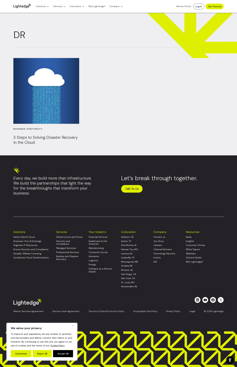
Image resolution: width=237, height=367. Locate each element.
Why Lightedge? (97, 6)
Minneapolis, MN (129, 261)
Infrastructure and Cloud (69, 237)
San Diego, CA (128, 274)
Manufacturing (96, 248)
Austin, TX (126, 241)
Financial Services (98, 237)
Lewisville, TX (127, 257)
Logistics (93, 260)
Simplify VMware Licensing (27, 253)
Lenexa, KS (127, 253)
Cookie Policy (57, 345)
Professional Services (67, 252)
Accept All (63, 353)
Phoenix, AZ (127, 270)
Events (157, 257)
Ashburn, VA (127, 237)
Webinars (191, 253)
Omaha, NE (127, 265)
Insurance (94, 256)
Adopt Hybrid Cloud (24, 237)
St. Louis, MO (128, 282)
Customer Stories (195, 245)
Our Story (158, 241)
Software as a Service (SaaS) (100, 270)
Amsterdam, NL (129, 286)
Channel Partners (162, 249)
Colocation (75, 6)
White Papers (193, 249)
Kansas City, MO (129, 249)
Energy (92, 264)
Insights (190, 241)
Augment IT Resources (25, 245)
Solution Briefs (193, 257)
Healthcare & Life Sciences (98, 242)
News (189, 237)
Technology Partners (164, 253)
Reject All (42, 353)
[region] (41, 342)
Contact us (159, 237)
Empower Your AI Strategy (27, 241)
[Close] (74, 326)
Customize (21, 353)
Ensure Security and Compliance (31, 249)
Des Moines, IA (128, 245)
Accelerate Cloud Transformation (31, 257)
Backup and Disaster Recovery (67, 258)
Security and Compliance (63, 242)
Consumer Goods (98, 252)
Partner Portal (183, 6)
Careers (157, 245)
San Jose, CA (128, 278)
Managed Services (66, 248)
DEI (155, 261)
